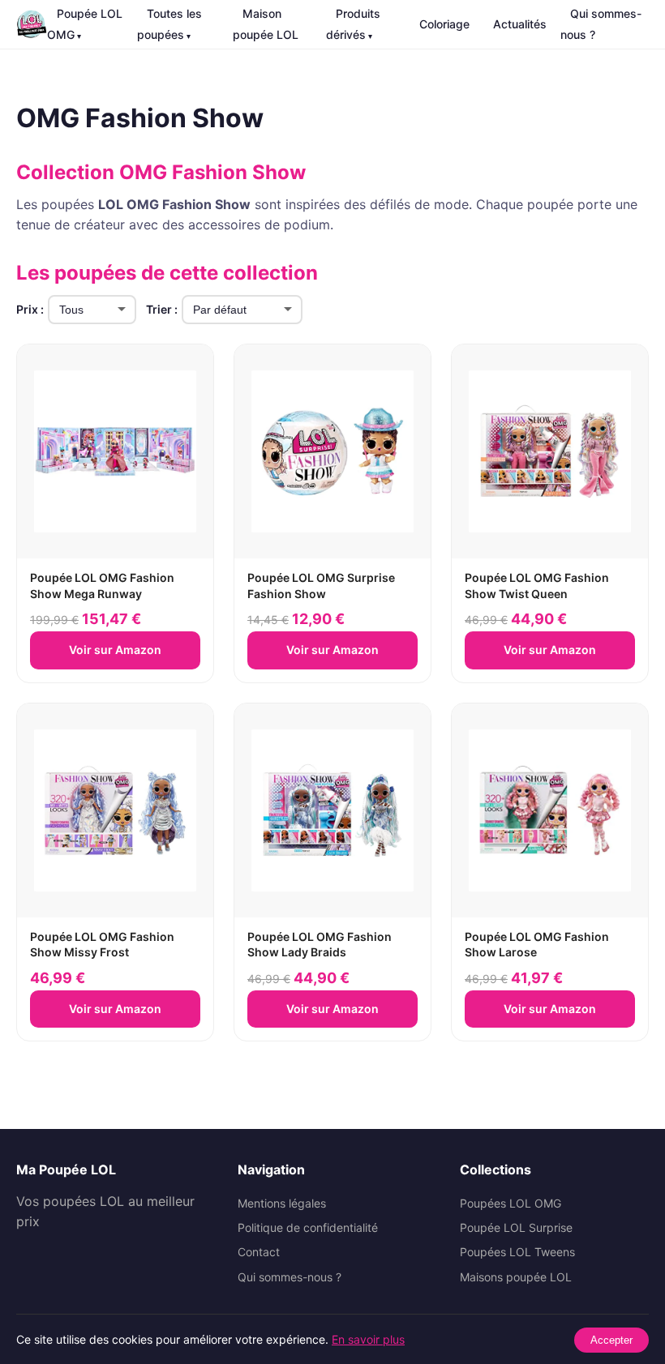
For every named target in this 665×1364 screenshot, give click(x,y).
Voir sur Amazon (115, 649)
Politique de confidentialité (308, 1227)
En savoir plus (368, 1339)
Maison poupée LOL (265, 23)
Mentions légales (282, 1203)
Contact (259, 1252)
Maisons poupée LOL (516, 1277)
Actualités (520, 24)
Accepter (611, 1340)
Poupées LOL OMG (510, 1203)
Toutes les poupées (169, 23)
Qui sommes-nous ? (600, 23)
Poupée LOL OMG (84, 23)
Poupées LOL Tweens (517, 1252)
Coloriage (444, 24)
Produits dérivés (353, 23)
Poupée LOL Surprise (516, 1227)
